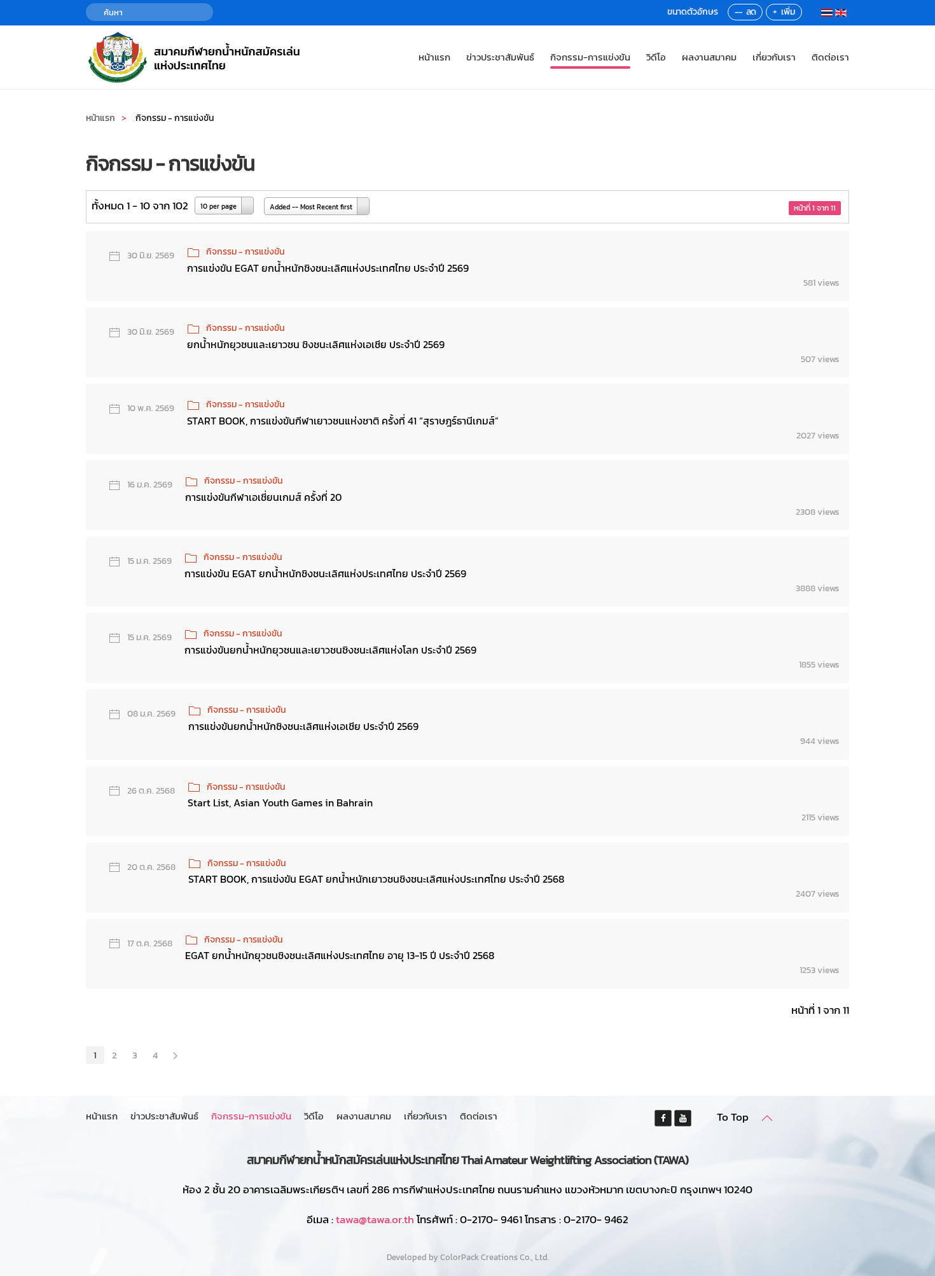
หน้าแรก (434, 57)
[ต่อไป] (175, 1055)
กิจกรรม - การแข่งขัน (245, 251)
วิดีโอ (656, 57)
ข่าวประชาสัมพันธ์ (500, 57)
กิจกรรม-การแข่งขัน (590, 57)
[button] (767, 1118)
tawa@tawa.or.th (375, 1219)
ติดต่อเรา (830, 57)
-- (738, 11)
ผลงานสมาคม (709, 57)
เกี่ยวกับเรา (774, 57)
